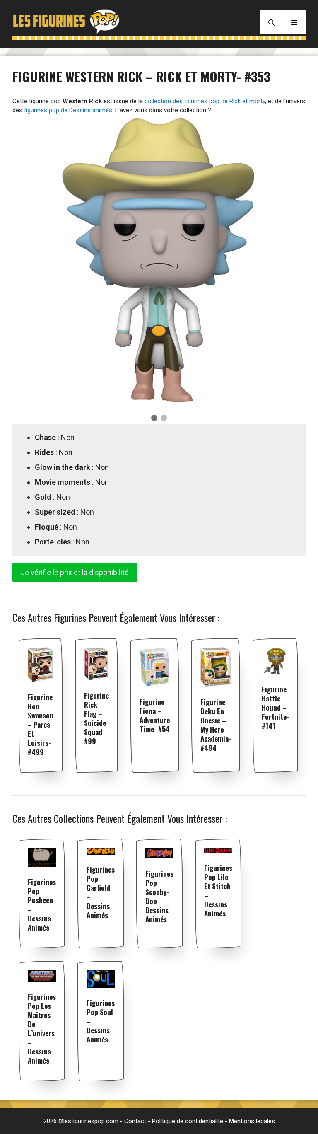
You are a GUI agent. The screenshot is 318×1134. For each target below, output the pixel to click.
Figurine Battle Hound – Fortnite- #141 (275, 707)
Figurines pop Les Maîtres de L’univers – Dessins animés (42, 1028)
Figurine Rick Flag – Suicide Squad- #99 (96, 718)
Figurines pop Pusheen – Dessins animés (42, 905)
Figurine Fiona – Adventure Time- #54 (155, 715)
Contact (135, 1121)
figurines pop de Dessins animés (68, 110)
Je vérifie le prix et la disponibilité (75, 572)
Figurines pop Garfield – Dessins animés (101, 892)
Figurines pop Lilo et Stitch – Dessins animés (218, 891)
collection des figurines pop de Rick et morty (205, 101)
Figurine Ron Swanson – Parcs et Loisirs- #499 (40, 724)
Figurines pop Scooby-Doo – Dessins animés (159, 896)
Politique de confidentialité (187, 1121)
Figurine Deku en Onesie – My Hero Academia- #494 (215, 725)
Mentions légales (252, 1121)
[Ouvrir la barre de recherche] (271, 22)
